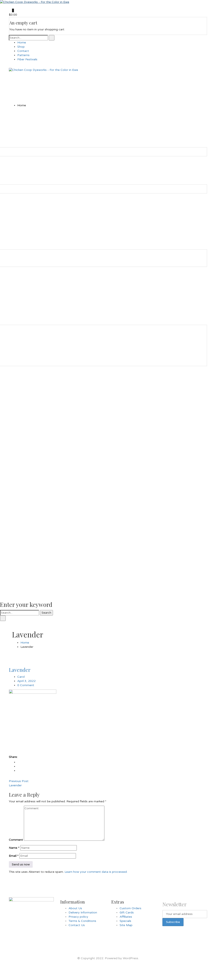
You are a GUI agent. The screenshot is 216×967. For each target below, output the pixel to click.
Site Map (126, 925)
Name (14, 848)
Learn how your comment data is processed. (96, 872)
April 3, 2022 (26, 681)
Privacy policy (78, 917)
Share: (13, 757)
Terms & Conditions (82, 921)
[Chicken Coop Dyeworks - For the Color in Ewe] (34, 2)
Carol (21, 677)
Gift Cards (127, 912)
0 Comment (25, 685)
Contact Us (77, 925)
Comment (16, 840)
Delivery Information (83, 912)
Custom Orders (130, 908)
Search (46, 612)
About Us (75, 908)
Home (24, 642)
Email (14, 856)
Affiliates (126, 917)
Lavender (20, 669)
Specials (125, 921)
